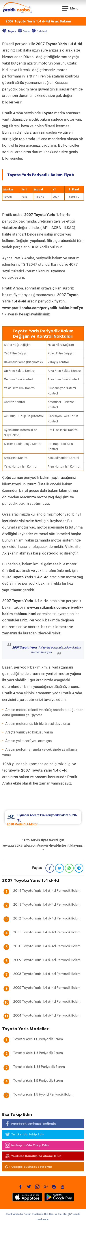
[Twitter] (59, 868)
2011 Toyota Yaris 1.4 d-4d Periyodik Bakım (46, 932)
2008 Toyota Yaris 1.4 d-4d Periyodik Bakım (46, 974)
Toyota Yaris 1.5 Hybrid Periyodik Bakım (43, 1094)
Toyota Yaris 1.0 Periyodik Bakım (38, 1039)
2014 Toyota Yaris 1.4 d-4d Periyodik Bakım (46, 891)
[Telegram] (79, 868)
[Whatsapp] (69, 868)
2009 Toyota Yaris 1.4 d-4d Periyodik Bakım (46, 960)
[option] (43, 817)
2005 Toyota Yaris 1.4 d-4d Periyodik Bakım (46, 1002)
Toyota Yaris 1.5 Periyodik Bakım (38, 1081)
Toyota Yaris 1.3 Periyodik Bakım (38, 1053)
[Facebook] (49, 868)
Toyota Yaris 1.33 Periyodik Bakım (39, 1067)
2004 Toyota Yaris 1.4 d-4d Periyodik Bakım (46, 1015)
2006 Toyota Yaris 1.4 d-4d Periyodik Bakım (46, 988)
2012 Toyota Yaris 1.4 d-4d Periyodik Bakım (46, 918)
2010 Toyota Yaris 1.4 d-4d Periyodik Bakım (46, 946)
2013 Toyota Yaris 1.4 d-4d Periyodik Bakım (46, 904)
